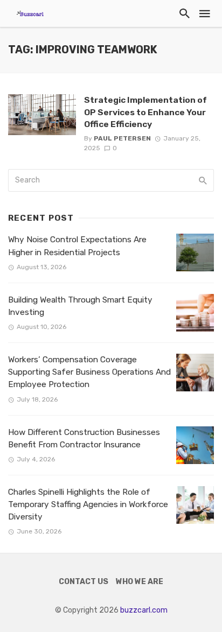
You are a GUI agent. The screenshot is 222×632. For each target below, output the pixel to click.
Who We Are (139, 581)
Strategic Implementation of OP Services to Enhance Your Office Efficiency (145, 112)
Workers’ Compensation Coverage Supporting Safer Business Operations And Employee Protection (89, 372)
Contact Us (83, 581)
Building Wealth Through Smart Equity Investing (80, 306)
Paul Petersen (122, 138)
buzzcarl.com (144, 610)
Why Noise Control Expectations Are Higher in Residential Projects (77, 246)
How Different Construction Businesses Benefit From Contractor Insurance (84, 438)
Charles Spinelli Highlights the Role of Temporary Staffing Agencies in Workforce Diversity (88, 504)
